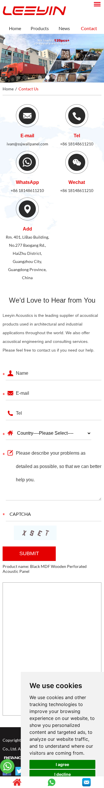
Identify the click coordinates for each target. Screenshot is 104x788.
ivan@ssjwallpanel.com (27, 143)
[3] (55, 78)
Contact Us (28, 88)
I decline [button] (62, 774)
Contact (89, 28)
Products (40, 28)
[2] (48, 78)
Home (15, 28)
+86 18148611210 (76, 143)
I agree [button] (62, 764)
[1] (40, 78)
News (64, 28)
